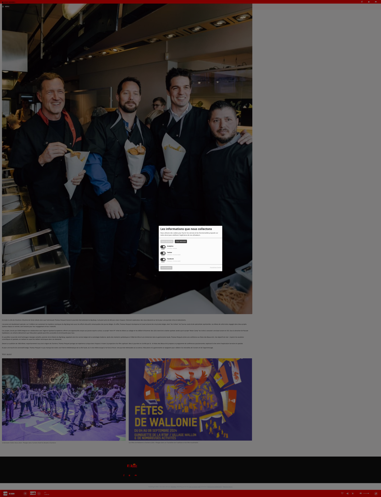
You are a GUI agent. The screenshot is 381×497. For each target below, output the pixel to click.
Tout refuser (181, 241)
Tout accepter (167, 241)
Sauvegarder (166, 268)
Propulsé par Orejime (215, 267)
